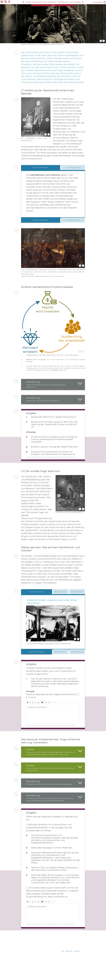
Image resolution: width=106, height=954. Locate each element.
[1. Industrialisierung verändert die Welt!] (23, 2)
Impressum (77, 951)
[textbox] (53, 714)
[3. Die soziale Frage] (82, 2)
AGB (63, 951)
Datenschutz (68, 951)
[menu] (2, 2)
